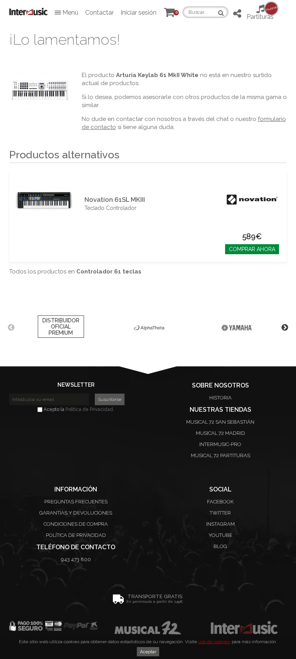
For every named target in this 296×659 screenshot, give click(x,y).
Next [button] (285, 328)
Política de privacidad (76, 535)
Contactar (99, 12)
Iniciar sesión (138, 12)
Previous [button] (11, 328)
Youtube (220, 535)
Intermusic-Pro (220, 444)
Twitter (220, 513)
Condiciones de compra (76, 524)
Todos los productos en (75, 271)
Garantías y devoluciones (75, 513)
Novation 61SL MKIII (114, 199)
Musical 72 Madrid (220, 433)
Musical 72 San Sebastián (220, 422)
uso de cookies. (214, 641)
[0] (169, 14)
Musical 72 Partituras (220, 455)
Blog (220, 546)
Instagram (220, 524)
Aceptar (148, 651)
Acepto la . (78, 409)
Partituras (260, 12)
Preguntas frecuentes (76, 502)
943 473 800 (76, 559)
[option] (60, 328)
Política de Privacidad (89, 409)
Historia (220, 398)
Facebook (220, 502)
